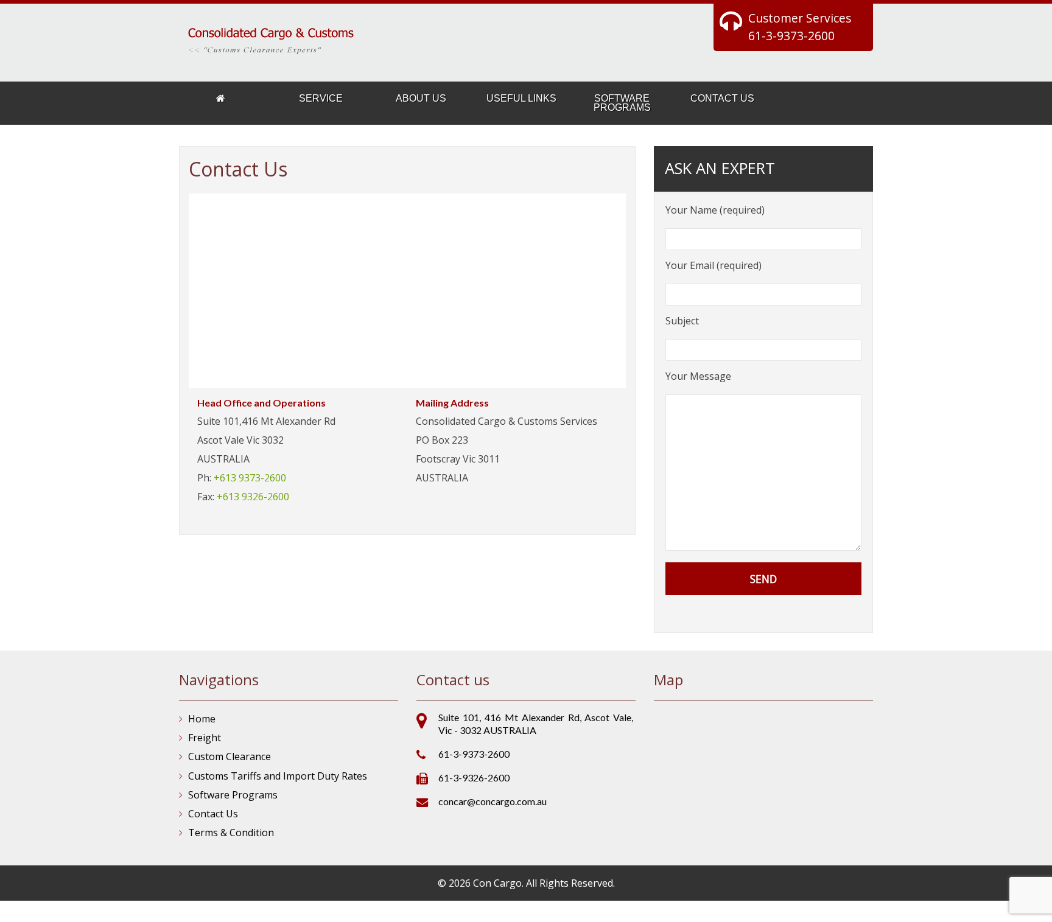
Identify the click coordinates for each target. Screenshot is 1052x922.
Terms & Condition (231, 832)
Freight (204, 737)
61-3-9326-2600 (474, 777)
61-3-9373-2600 (791, 35)
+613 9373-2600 (250, 477)
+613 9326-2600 (253, 496)
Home (202, 718)
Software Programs (233, 795)
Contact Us (213, 813)
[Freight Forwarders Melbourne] (220, 99)
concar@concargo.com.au (492, 801)
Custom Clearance (229, 756)
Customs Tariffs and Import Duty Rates (277, 776)
